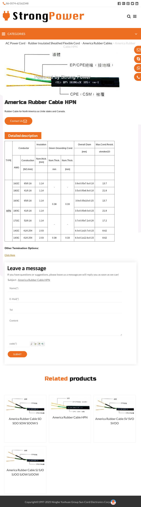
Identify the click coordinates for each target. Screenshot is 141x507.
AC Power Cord (15, 43)
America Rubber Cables (97, 43)
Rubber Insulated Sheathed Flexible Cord (54, 43)
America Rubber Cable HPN (70, 417)
